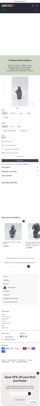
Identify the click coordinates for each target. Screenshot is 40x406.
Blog (3, 325)
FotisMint (15, 217)
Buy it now (20, 160)
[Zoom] (32, 103)
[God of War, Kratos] (13, 199)
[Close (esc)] (38, 373)
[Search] (36, 9)
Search (3, 314)
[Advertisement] (20, 34)
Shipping (4, 153)
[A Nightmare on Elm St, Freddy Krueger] (13, 234)
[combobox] (20, 9)
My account (5, 327)
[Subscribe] (29, 393)
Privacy (4, 321)
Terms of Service (6, 316)
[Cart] (33, 5)
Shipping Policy (6, 323)
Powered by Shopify (21, 361)
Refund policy (5, 319)
